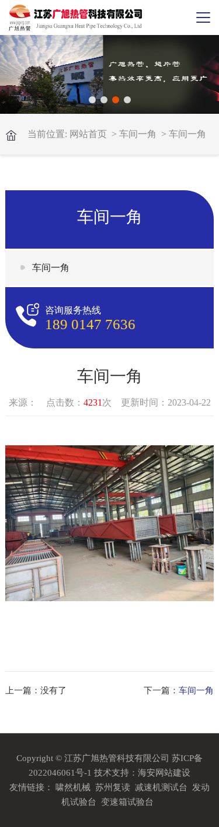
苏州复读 (112, 787)
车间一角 (138, 134)
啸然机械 (73, 787)
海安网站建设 (164, 772)
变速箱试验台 (127, 802)
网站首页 (88, 134)
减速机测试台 (161, 787)
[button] (92, 99)
